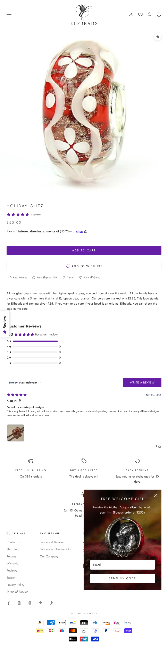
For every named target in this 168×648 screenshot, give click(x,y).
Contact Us (13, 542)
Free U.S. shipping (30, 470)
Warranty (12, 563)
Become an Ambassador (56, 549)
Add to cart (84, 250)
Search (11, 577)
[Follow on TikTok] (51, 603)
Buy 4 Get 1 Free (84, 470)
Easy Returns (137, 470)
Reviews (12, 570)
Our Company (49, 556)
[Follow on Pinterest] (41, 603)
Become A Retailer (52, 542)
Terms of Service (17, 592)
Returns (11, 556)
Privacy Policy (15, 585)
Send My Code (122, 578)
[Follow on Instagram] (19, 603)
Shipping (13, 549)
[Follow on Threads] (30, 603)
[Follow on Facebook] (9, 603)
